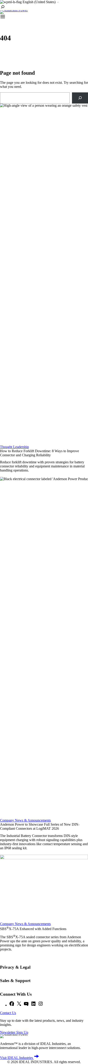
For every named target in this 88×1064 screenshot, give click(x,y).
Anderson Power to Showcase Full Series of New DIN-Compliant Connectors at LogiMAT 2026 (39, 826)
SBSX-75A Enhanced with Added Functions (33, 929)
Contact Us (8, 1013)
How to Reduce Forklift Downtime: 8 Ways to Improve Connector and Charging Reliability (39, 453)
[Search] (80, 98)
